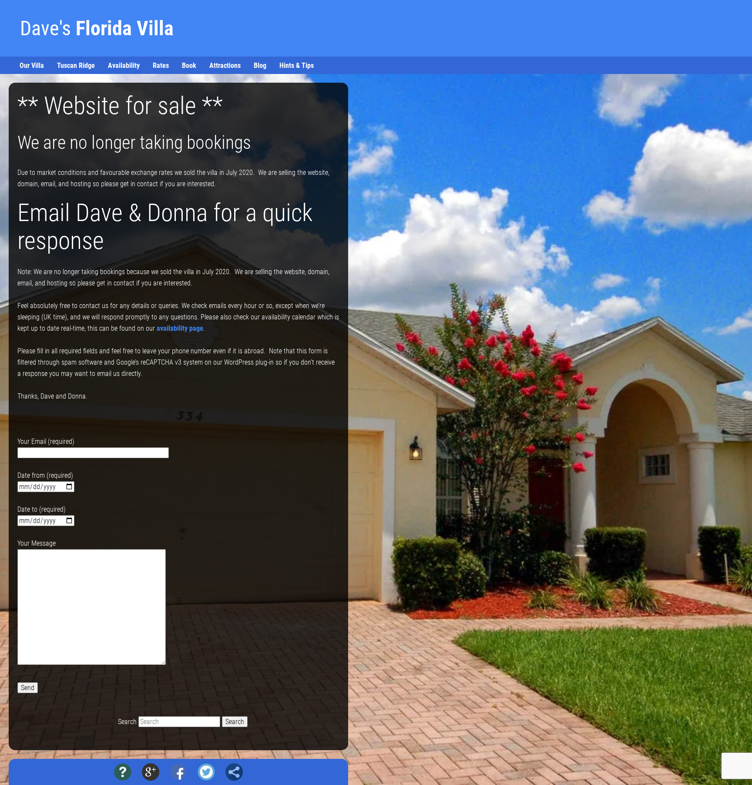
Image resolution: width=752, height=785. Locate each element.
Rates (161, 65)
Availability (124, 65)
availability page (180, 328)
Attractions (225, 65)
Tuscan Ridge (76, 65)
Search (127, 722)
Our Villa (32, 65)
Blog (260, 65)
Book (189, 65)
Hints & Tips (296, 65)
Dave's (97, 28)
